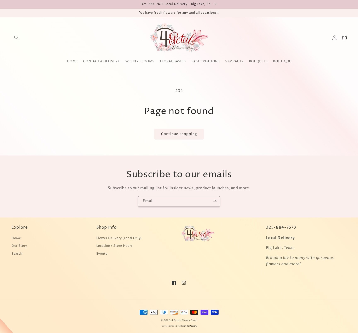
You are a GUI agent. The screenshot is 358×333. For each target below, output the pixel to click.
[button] (16, 38)
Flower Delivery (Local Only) (119, 238)
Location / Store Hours (114, 246)
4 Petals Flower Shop (184, 320)
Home (16, 238)
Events (101, 254)
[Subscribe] (215, 201)
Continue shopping (179, 134)
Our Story (19, 246)
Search (16, 254)
